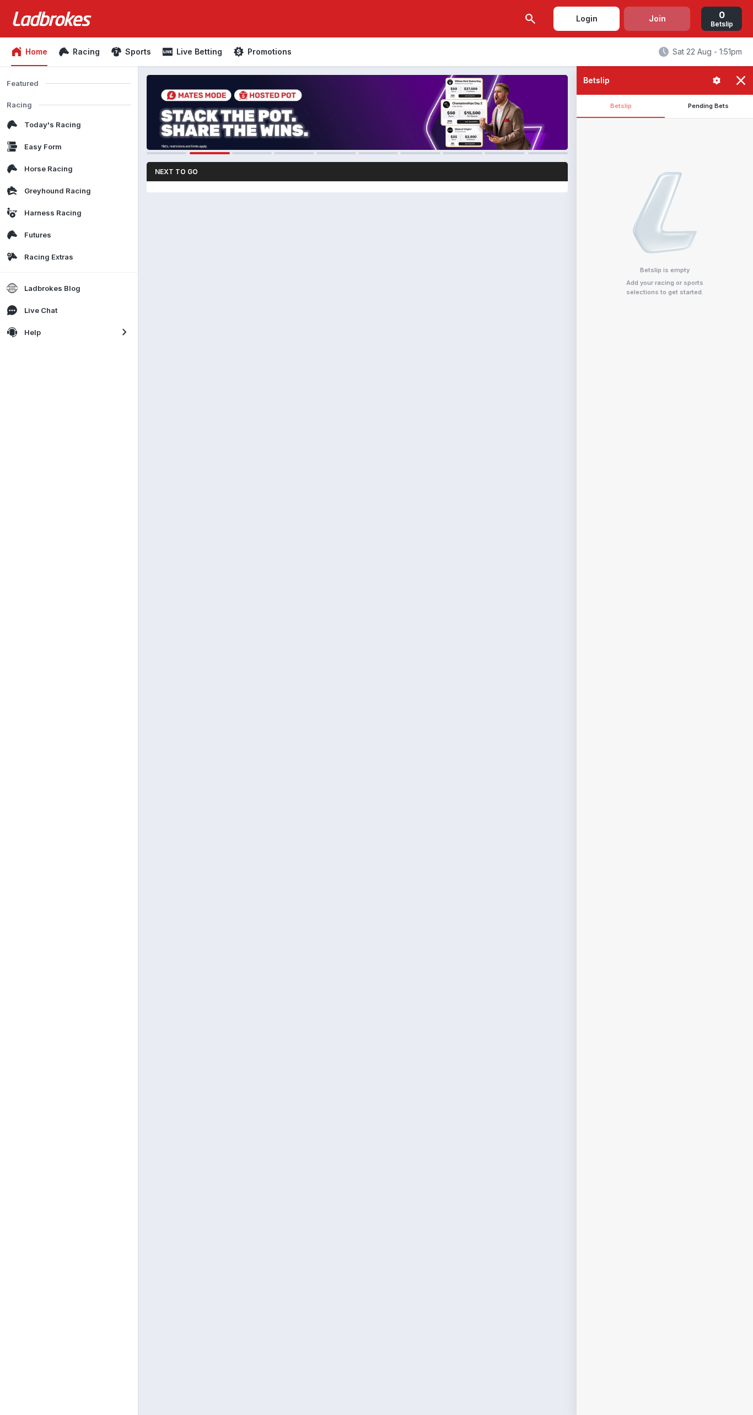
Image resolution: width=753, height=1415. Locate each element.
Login (587, 18)
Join (657, 18)
